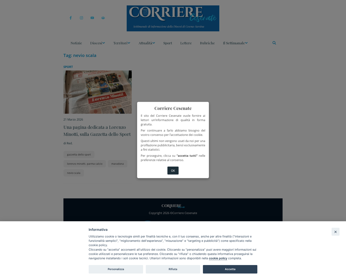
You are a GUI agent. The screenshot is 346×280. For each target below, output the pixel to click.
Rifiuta (173, 269)
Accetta (230, 269)
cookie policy (218, 258)
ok (173, 170)
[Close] (336, 232)
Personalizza (116, 269)
